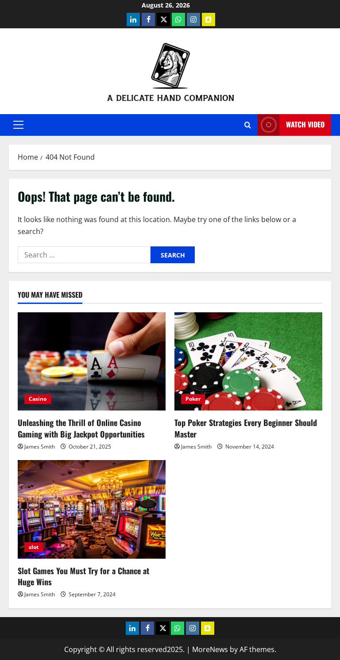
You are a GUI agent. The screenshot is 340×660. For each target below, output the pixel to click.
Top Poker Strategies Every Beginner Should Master (245, 428)
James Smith (39, 446)
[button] (18, 124)
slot (34, 547)
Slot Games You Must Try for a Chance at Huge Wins (83, 576)
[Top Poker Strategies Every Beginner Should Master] (248, 361)
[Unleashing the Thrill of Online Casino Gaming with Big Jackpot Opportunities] (92, 361)
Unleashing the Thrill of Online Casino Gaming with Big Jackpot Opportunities (81, 428)
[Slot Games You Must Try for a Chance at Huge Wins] (92, 509)
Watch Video (305, 124)
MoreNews (210, 649)
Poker (193, 399)
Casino (37, 399)
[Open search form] (247, 125)
